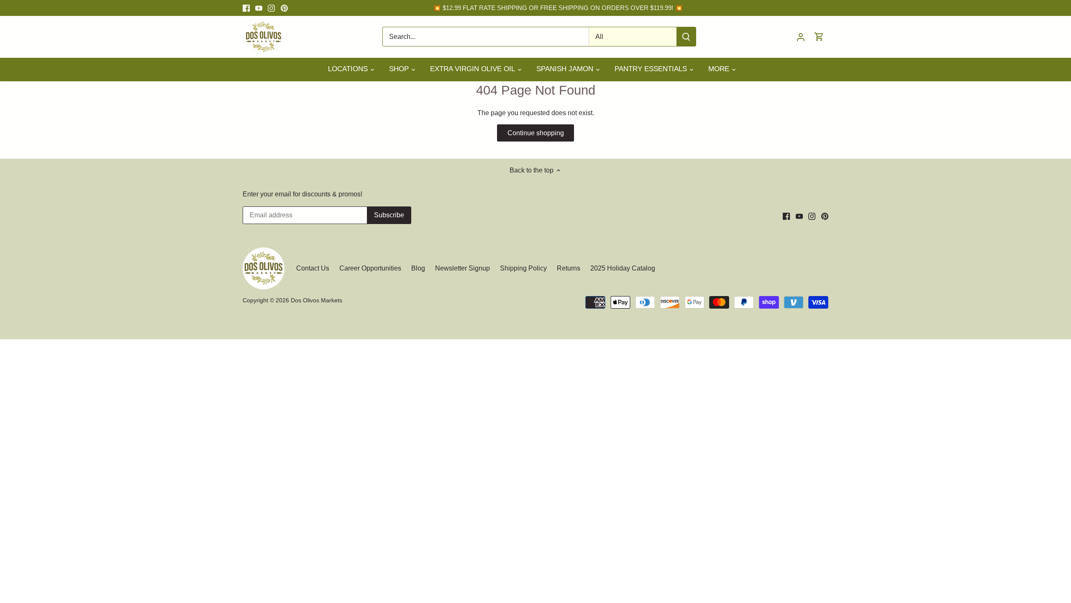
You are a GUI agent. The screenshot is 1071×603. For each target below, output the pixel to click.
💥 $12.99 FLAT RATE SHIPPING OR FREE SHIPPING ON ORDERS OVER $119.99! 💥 (558, 7)
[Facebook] (246, 8)
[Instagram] (271, 8)
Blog (418, 268)
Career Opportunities (370, 268)
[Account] (801, 36)
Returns (568, 268)
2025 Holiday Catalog (622, 268)
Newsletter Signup (462, 268)
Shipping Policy (523, 268)
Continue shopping (535, 133)
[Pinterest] (284, 8)
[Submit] (686, 36)
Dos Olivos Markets (316, 300)
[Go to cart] (819, 36)
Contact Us (313, 268)
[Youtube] (258, 8)
